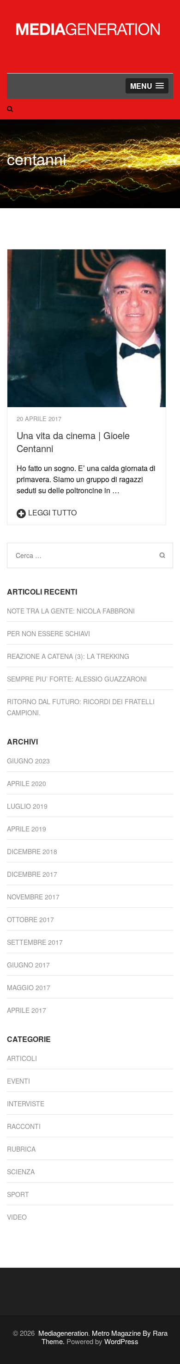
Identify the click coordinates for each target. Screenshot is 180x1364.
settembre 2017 (35, 942)
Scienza (21, 1171)
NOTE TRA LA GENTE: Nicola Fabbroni (71, 610)
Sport (18, 1194)
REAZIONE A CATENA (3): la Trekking (68, 656)
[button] (147, 85)
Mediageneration (63, 1333)
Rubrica (21, 1148)
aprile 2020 (26, 783)
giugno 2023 (28, 760)
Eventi (18, 1080)
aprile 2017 (26, 1010)
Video (17, 1216)
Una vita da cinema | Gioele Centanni (73, 441)
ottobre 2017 (30, 919)
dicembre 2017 (32, 874)
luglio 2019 (27, 806)
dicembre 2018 (32, 851)
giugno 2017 (28, 964)
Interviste (25, 1103)
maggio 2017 (28, 987)
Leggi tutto (52, 512)
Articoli (22, 1058)
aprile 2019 (26, 828)
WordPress (121, 1341)
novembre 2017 (33, 896)
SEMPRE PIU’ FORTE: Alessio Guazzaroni (77, 678)
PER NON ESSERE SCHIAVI (48, 633)
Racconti (24, 1126)
